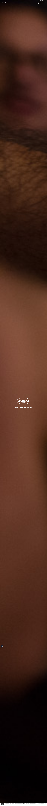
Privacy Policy (39, 804)
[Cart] (2, 2)
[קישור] (41, 2)
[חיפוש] (5, 2)
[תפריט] (8, 2)
